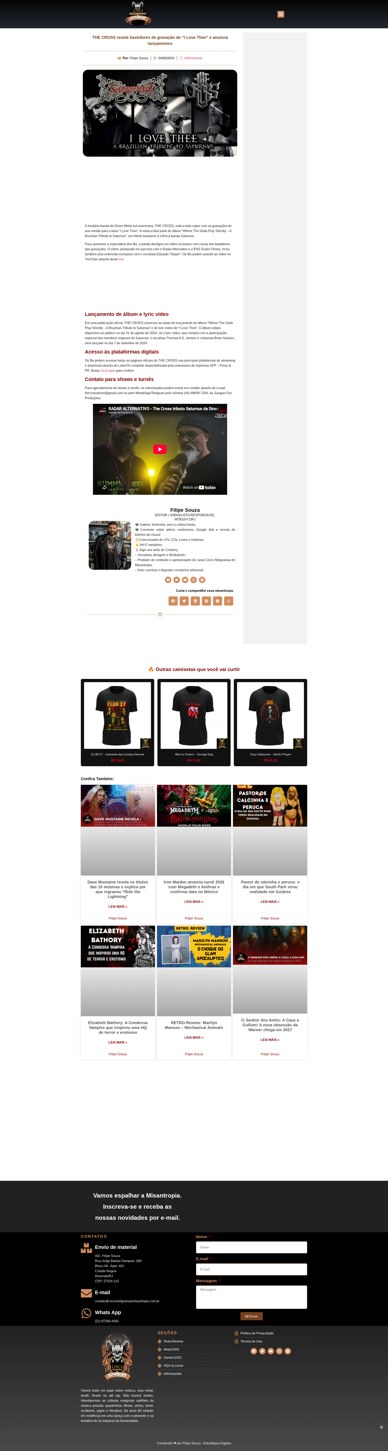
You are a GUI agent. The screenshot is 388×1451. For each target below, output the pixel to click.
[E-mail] (86, 1293)
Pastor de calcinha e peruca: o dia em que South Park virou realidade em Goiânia (270, 887)
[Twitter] (176, 580)
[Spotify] (202, 580)
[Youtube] (185, 580)
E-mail (102, 1292)
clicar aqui (107, 370)
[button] (280, 14)
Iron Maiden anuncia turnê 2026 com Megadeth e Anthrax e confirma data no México (194, 887)
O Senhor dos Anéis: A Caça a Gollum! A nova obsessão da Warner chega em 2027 (270, 1025)
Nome (202, 1237)
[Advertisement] (160, 191)
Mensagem (207, 1281)
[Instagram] (193, 580)
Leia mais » (118, 906)
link (121, 259)
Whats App (108, 1312)
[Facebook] (168, 580)
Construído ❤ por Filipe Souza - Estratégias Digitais (194, 1443)
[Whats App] (86, 1313)
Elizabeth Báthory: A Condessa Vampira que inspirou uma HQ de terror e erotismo (118, 1027)
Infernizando (193, 58)
